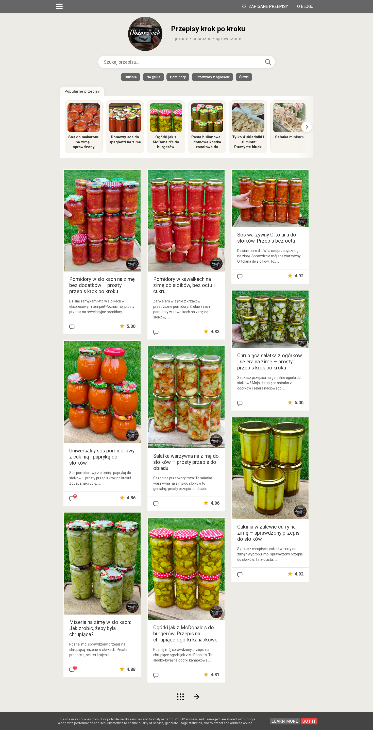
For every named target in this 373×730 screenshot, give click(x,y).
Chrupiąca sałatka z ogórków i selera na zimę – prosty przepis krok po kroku (269, 361)
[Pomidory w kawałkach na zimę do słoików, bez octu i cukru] (186, 220)
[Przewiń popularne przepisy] (306, 127)
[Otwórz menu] (59, 6)
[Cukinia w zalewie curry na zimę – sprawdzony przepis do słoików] (270, 468)
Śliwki (244, 77)
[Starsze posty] (197, 697)
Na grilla (153, 77)
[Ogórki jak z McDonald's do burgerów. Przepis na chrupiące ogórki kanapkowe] (186, 568)
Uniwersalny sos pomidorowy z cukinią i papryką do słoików (101, 457)
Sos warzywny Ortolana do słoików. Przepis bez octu (266, 238)
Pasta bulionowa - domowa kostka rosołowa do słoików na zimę (207, 142)
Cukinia (131, 77)
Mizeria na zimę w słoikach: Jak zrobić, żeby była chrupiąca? (100, 628)
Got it (309, 721)
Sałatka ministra (289, 137)
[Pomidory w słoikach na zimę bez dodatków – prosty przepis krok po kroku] (102, 220)
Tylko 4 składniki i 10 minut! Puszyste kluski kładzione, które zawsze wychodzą (248, 142)
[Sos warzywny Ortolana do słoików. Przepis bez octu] (270, 198)
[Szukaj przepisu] (268, 62)
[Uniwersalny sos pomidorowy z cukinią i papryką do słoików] (102, 391)
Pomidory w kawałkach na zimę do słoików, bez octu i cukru (184, 285)
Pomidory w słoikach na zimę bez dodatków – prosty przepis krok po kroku (102, 285)
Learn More (285, 721)
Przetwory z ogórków (212, 77)
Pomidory (178, 77)
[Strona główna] (180, 697)
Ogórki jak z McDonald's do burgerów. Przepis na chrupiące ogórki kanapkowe (166, 142)
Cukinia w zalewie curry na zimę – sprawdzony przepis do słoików (268, 533)
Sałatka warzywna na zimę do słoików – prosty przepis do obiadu (186, 462)
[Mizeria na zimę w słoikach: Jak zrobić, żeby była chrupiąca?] (102, 563)
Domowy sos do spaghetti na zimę (125, 139)
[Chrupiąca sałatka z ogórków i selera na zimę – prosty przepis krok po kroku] (270, 318)
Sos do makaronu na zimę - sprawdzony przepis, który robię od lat (83, 142)
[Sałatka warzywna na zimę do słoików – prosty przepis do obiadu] (186, 397)
